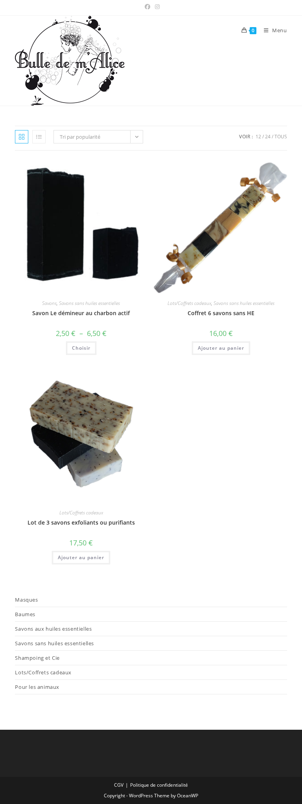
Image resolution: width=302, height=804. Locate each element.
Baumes (25, 614)
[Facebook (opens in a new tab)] (147, 6)
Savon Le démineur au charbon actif (81, 313)
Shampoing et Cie (37, 657)
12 (258, 136)
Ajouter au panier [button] (221, 348)
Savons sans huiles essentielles (89, 303)
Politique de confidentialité (159, 785)
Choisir (81, 348)
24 (268, 136)
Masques (26, 599)
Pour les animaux (37, 686)
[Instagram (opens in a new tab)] (156, 6)
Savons (49, 303)
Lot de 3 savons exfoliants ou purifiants (81, 522)
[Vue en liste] (39, 136)
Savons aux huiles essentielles (53, 628)
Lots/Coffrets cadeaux (189, 303)
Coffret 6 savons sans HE (221, 313)
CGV (118, 785)
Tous (280, 136)
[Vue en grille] (21, 136)
